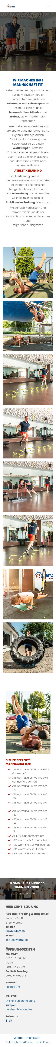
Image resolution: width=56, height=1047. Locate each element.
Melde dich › (28, 893)
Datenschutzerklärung (19, 1042)
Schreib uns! (13, 987)
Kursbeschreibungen (19, 1009)
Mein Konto (43, 1042)
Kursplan (11, 1005)
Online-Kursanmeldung (20, 1001)
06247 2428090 (15, 931)
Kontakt (18, 1038)
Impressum (33, 1038)
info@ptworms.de (17, 940)
